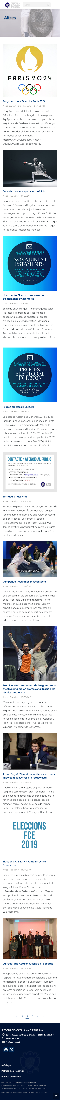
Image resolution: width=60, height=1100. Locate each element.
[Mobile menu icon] (55, 5)
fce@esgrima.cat (13, 1042)
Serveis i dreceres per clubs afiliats (24, 191)
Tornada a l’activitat (15, 496)
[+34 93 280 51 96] (3, 1038)
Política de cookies (11, 1076)
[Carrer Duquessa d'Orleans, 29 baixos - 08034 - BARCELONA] (3, 1034)
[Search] (48, 4)
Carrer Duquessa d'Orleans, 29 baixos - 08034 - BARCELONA (30, 1035)
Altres (5, 106)
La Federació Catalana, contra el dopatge (28, 963)
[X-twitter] (11, 1049)
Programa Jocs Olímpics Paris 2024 (24, 101)
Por (27, 106)
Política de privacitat (12, 1070)
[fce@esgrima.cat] (3, 1041)
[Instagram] (5, 1049)
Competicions (15, 106)
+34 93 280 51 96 (12, 1038)
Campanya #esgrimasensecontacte (24, 581)
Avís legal (6, 1065)
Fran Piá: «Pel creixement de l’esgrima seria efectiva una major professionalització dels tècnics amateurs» (29, 689)
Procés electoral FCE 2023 (18, 406)
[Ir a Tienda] (56, 1096)
